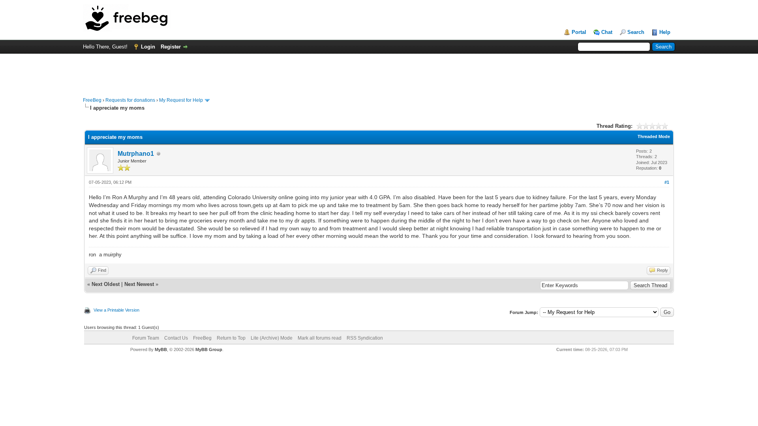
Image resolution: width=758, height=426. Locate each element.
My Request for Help (181, 100)
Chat (606, 32)
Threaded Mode (654, 136)
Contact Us (176, 338)
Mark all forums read (319, 338)
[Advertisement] (379, 71)
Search (635, 32)
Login (148, 47)
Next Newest (139, 284)
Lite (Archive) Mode (272, 338)
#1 (666, 182)
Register (171, 47)
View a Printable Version (116, 310)
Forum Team (145, 338)
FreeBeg (92, 100)
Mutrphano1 (136, 153)
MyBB (161, 349)
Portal (579, 32)
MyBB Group (208, 349)
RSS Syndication (365, 338)
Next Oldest (106, 284)
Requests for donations (130, 100)
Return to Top (231, 338)
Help (664, 32)
